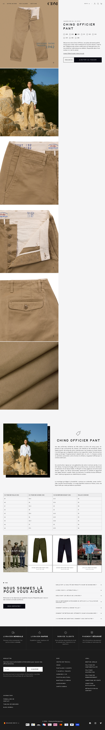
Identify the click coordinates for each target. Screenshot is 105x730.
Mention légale (91, 662)
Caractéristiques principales (73, 53)
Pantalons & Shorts (64, 668)
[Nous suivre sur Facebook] (90, 723)
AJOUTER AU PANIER (88, 60)
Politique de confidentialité (91, 666)
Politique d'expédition (90, 671)
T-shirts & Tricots (63, 671)
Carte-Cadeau (61, 686)
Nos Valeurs (23, 3)
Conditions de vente (93, 680)
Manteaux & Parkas (63, 680)
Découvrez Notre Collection (15, 556)
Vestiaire (33, 3)
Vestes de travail (63, 662)
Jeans (58, 665)
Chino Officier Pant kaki (40, 567)
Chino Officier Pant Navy (64, 567)
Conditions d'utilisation (90, 684)
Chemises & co (61, 674)
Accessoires (61, 683)
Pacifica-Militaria (63, 677)
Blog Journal (8, 707)
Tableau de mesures (11, 704)
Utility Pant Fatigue (89, 567)
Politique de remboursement (91, 676)
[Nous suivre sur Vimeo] (101, 723)
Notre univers (12, 3)
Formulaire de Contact (8, 700)
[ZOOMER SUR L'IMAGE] (53, 62)
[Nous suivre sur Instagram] (95, 723)
